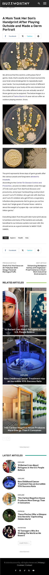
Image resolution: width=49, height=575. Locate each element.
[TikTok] (24, 570)
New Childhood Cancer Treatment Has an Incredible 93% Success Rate (24, 380)
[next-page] (8, 438)
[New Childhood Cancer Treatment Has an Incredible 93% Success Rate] (24, 360)
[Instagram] (20, 570)
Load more (23, 543)
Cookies (20, 565)
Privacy (41, 562)
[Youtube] (33, 570)
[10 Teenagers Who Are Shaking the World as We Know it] (9, 532)
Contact (28, 565)
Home (5, 7)
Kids (26, 238)
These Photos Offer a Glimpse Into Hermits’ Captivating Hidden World (32, 516)
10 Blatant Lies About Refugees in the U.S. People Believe (24, 330)
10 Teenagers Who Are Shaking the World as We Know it (29, 533)
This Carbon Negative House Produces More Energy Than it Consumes (24, 429)
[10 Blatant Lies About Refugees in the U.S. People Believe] (24, 311)
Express (21, 511)
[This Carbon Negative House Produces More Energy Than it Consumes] (24, 409)
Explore (12, 7)
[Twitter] (29, 570)
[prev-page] (4, 438)
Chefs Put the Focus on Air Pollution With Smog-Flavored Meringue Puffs (13, 269)
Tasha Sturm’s (19, 96)
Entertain (22, 528)
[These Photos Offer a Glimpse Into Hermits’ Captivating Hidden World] (9, 515)
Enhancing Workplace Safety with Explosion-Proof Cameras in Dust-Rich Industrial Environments (36, 270)
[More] (38, 36)
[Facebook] (15, 570)
